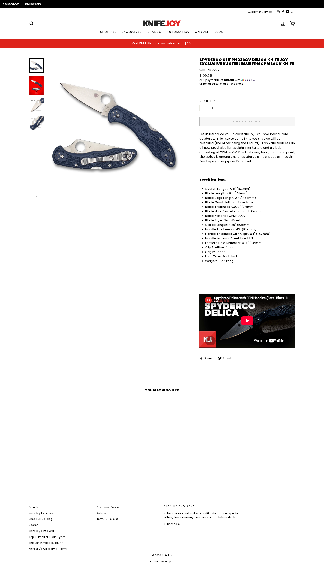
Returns (102, 513)
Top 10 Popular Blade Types (47, 537)
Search (33, 525)
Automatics (177, 32)
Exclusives (132, 32)
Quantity (208, 101)
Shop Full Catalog (40, 519)
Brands (154, 32)
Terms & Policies (107, 519)
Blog (219, 32)
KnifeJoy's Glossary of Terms (48, 549)
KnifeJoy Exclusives (42, 513)
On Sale (202, 32)
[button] (247, 80)
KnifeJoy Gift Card (41, 531)
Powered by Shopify (162, 561)
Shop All (108, 32)
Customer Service (260, 12)
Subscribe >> (172, 524)
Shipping (205, 84)
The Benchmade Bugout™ (46, 543)
